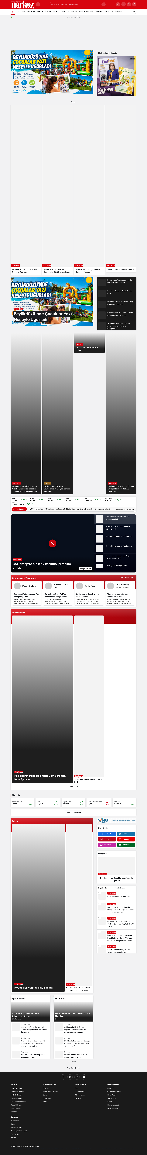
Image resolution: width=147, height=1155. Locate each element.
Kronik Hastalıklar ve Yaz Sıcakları (119, 546)
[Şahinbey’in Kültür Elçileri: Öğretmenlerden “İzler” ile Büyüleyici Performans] (73, 1028)
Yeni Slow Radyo (73, 1068)
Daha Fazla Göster (73, 812)
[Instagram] (77, 1077)
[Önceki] (30, 509)
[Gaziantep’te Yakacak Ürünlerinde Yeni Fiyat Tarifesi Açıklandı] (57, 413)
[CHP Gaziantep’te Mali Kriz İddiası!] (89, 343)
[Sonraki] (32, 509)
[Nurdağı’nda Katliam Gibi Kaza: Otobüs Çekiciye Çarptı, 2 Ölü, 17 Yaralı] (116, 922)
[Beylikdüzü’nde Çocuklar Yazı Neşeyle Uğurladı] (52, 72)
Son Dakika (17, 560)
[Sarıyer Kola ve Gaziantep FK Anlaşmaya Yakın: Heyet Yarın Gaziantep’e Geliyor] (30, 1042)
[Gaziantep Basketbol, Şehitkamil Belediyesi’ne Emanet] (30, 1012)
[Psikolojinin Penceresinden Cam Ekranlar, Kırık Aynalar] (116, 282)
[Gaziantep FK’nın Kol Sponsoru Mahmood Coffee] (30, 1054)
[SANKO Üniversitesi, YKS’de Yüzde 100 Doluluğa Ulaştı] (79, 908)
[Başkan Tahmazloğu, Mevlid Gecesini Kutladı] (89, 190)
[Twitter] (70, 1077)
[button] (123, 4)
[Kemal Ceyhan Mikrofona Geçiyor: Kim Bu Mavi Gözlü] (73, 1012)
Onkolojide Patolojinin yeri (116, 566)
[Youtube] (83, 1077)
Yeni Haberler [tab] (120, 888)
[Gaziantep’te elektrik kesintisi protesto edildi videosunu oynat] (52, 543)
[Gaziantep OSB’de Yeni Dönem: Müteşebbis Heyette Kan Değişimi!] (121, 413)
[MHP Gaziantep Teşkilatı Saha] (116, 895)
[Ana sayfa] (13, 11)
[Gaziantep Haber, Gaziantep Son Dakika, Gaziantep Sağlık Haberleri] (22, 5)
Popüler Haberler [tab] (104, 888)
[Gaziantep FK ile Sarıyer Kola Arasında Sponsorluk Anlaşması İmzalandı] (30, 1028)
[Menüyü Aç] (38, 4)
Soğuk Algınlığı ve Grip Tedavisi (119, 536)
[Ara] (118, 4)
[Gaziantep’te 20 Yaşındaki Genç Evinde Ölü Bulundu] (116, 304)
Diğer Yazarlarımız (127, 577)
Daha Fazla (73, 787)
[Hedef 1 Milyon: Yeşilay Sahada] (121, 188)
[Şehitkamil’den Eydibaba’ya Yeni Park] (116, 293)
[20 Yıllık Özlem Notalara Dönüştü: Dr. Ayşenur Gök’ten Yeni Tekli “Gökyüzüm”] (73, 1042)
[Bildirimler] (134, 4)
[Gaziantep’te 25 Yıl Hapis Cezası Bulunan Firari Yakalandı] (116, 315)
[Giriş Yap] (129, 4)
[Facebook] (63, 1077)
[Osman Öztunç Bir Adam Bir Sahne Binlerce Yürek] (73, 1054)
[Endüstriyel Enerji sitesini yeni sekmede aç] (73, 32)
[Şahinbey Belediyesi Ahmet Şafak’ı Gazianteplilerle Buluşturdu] (116, 325)
